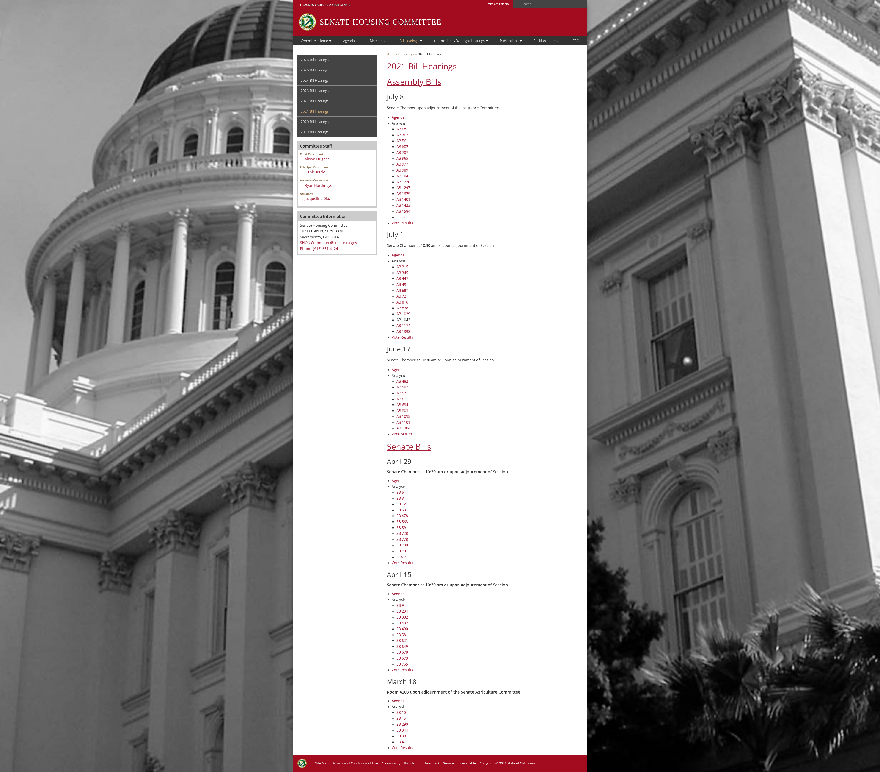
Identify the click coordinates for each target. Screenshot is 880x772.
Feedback (432, 763)
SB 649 (402, 646)
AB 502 (402, 387)
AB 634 (402, 404)
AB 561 (402, 140)
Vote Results (402, 223)
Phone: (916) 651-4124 (319, 248)
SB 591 (402, 527)
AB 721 (402, 296)
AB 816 (402, 302)
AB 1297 (403, 187)
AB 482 (402, 381)
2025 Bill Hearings (315, 70)
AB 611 (402, 398)
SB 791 (402, 551)
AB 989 (402, 170)
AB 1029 (403, 313)
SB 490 (402, 628)
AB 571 (402, 393)
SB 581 (402, 634)
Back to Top (412, 763)
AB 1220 (403, 181)
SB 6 (400, 492)
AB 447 (402, 278)
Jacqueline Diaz (318, 198)
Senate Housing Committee (381, 22)
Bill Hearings (409, 40)
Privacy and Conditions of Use (355, 763)
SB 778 (402, 539)
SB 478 (402, 515)
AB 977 (402, 164)
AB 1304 (403, 428)
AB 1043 (403, 175)
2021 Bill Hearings (315, 111)
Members (377, 40)
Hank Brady (315, 172)
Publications (509, 40)
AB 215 (402, 266)
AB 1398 (403, 331)
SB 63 (401, 510)
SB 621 (402, 640)
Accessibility (391, 763)
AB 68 (401, 128)
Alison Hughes (317, 159)
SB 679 (402, 658)
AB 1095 (403, 416)
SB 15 (401, 718)
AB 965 (402, 158)
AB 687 (402, 290)
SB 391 (402, 736)
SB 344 (402, 730)
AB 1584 (403, 211)
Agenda (349, 40)
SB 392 (402, 617)
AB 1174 (403, 325)
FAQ (576, 40)
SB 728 (402, 533)
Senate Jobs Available (459, 763)
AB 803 (402, 410)
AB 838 (402, 307)
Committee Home (314, 40)
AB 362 (402, 134)
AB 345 (402, 272)
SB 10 (401, 712)
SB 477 (402, 741)
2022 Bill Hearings (315, 101)
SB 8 (400, 498)
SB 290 (402, 724)
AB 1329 (403, 193)
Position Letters (546, 40)
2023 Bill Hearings (315, 90)
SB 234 (402, 611)
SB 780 (402, 545)
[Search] (516, 4)
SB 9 (400, 605)
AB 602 (402, 146)
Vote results (402, 434)
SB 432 (402, 623)
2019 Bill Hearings (315, 132)
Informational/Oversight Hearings (459, 40)
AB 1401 (403, 199)
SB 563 (402, 521)
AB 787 (402, 152)
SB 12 (401, 504)
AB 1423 (403, 205)
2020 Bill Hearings (315, 121)
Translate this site (498, 4)
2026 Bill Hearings (315, 59)
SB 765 (402, 664)
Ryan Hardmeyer (319, 185)
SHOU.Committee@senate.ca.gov (328, 242)
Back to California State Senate (326, 5)
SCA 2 (401, 557)
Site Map (322, 763)
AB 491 (402, 284)
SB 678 (402, 652)
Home (391, 54)
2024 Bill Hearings (315, 80)
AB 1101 (403, 422)
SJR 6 (400, 217)
